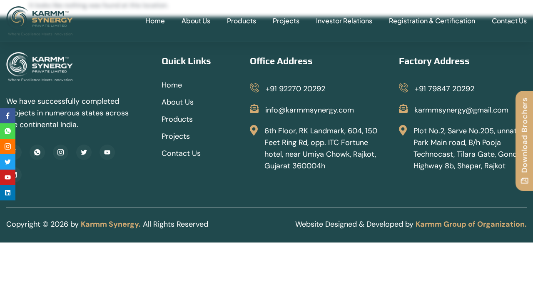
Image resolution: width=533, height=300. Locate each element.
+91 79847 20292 (444, 89)
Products (241, 20)
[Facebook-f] (7, 115)
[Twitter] (84, 152)
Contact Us (509, 20)
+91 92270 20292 (295, 89)
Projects (286, 20)
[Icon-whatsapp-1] (37, 152)
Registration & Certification (432, 20)
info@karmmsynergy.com (309, 110)
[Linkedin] (7, 192)
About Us (196, 20)
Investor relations (344, 20)
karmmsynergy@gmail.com (461, 110)
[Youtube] (107, 152)
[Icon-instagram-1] (60, 152)
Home (155, 20)
